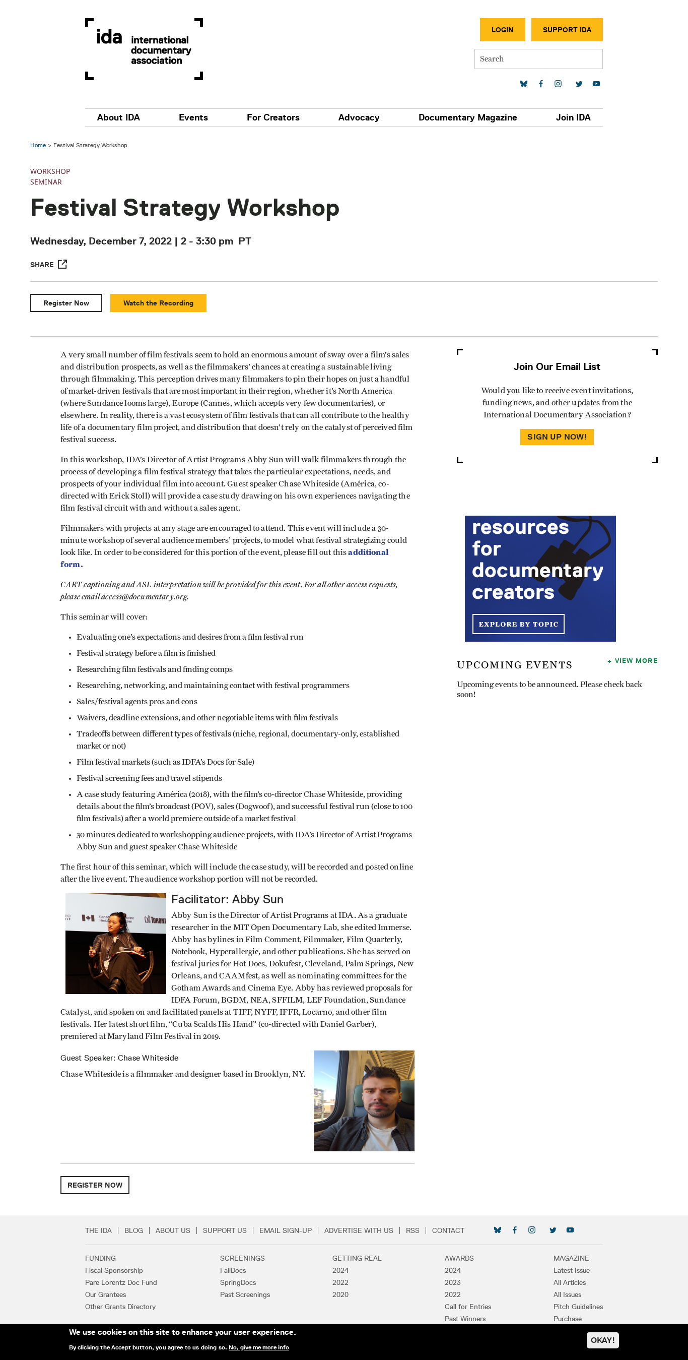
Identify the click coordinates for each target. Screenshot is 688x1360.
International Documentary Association (144, 49)
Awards (459, 1258)
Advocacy (359, 117)
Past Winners (465, 1318)
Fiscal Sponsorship (114, 1270)
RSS (413, 1230)
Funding (100, 1258)
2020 (340, 1294)
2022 (340, 1282)
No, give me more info (259, 1347)
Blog (133, 1230)
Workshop (50, 171)
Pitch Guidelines (578, 1306)
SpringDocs (238, 1282)
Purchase (568, 1318)
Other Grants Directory (120, 1306)
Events (193, 117)
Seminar (46, 182)
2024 (340, 1270)
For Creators (273, 117)
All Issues (567, 1294)
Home (38, 145)
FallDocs (233, 1270)
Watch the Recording (158, 302)
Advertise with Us (358, 1230)
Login (503, 29)
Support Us (225, 1230)
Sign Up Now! (557, 437)
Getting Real (357, 1258)
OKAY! (603, 1340)
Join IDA (573, 117)
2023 (453, 1282)
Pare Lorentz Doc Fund (121, 1282)
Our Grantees (105, 1294)
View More (636, 660)
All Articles (570, 1282)
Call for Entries (468, 1306)
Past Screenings (245, 1294)
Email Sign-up (285, 1230)
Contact (448, 1230)
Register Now (66, 302)
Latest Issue (572, 1270)
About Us (173, 1230)
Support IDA (567, 29)
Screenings (242, 1258)
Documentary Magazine (468, 117)
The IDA (98, 1230)
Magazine (571, 1258)
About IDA (118, 117)
